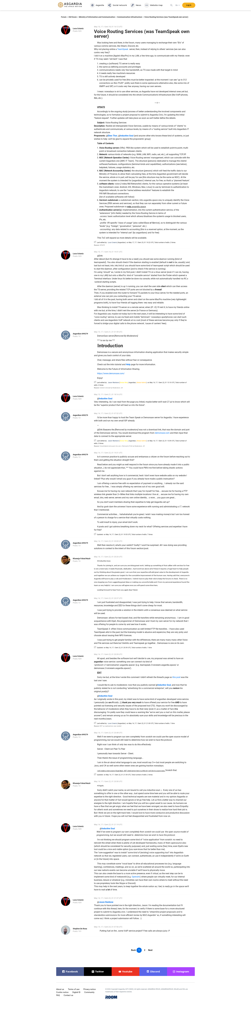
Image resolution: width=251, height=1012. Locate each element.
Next (150, 950)
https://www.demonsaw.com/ (111, 373)
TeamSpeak (122, 49)
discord (155, 971)
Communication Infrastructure (129, 17)
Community (89, 992)
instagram (182, 971)
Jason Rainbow (113, 382)
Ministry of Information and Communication (97, 17)
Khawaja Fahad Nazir (81, 558)
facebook (72, 971)
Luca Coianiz (78, 28)
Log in (188, 5)
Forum (63, 17)
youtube (127, 971)
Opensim (136, 876)
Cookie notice (62, 992)
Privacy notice (89, 989)
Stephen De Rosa (80, 929)
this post (176, 677)
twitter (99, 971)
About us (60, 989)
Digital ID (76, 992)
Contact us (68, 995)
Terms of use (73, 989)
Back (133, 950)
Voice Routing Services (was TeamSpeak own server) (166, 17)
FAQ (58, 995)
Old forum (73, 17)
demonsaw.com (162, 433)
